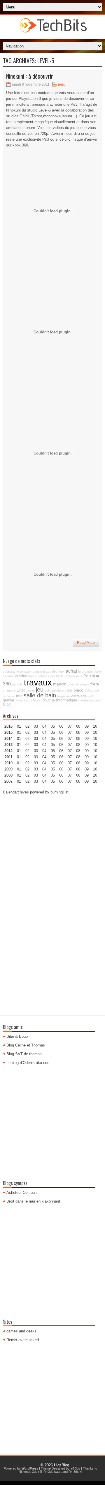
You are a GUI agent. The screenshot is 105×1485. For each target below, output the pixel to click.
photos (44, 676)
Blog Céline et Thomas (25, 1045)
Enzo (21, 690)
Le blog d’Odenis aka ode (27, 1062)
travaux (38, 682)
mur (19, 696)
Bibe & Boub (17, 1036)
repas (31, 690)
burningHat (59, 792)
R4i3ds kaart (52, 1471)
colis (48, 690)
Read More (86, 643)
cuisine (21, 676)
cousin (37, 671)
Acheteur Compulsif (23, 1192)
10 (95, 751)
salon (98, 700)
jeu (39, 689)
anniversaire (73, 676)
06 (61, 738)
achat (71, 670)
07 (70, 738)
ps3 (90, 696)
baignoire (63, 696)
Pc (85, 676)
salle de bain (40, 695)
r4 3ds (75, 1468)
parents (17, 684)
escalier (8, 676)
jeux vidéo (50, 671)
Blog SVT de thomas (24, 1054)
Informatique (66, 700)
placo (78, 690)
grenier (8, 700)
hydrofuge (85, 671)
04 (44, 726)
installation (85, 700)
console (73, 684)
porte (97, 671)
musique (9, 696)
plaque (84, 684)
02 (27, 726)
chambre (9, 690)
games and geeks (21, 1331)
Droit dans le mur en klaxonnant (33, 1201)
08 (78, 738)
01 (19, 726)
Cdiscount (92, 690)
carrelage (79, 696)
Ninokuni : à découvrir (29, 76)
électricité (57, 676)
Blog (6, 704)
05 (53, 744)
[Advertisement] (52, 852)
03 (36, 726)
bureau (33, 676)
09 (87, 732)
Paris (19, 700)
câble (68, 690)
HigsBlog (61, 1465)
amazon (26, 671)
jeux (61, 84)
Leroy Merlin (32, 700)
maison (59, 684)
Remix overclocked (22, 1340)
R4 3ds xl (75, 1471)
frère (94, 684)
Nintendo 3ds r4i (30, 1471)
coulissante (11, 671)
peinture (58, 690)
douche (49, 700)
